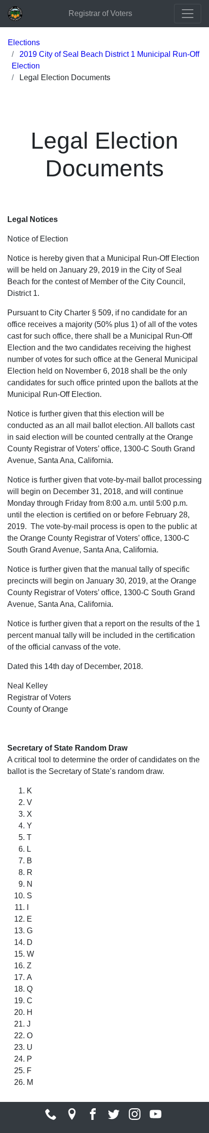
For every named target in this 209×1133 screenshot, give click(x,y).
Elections (24, 42)
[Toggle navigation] (187, 13)
